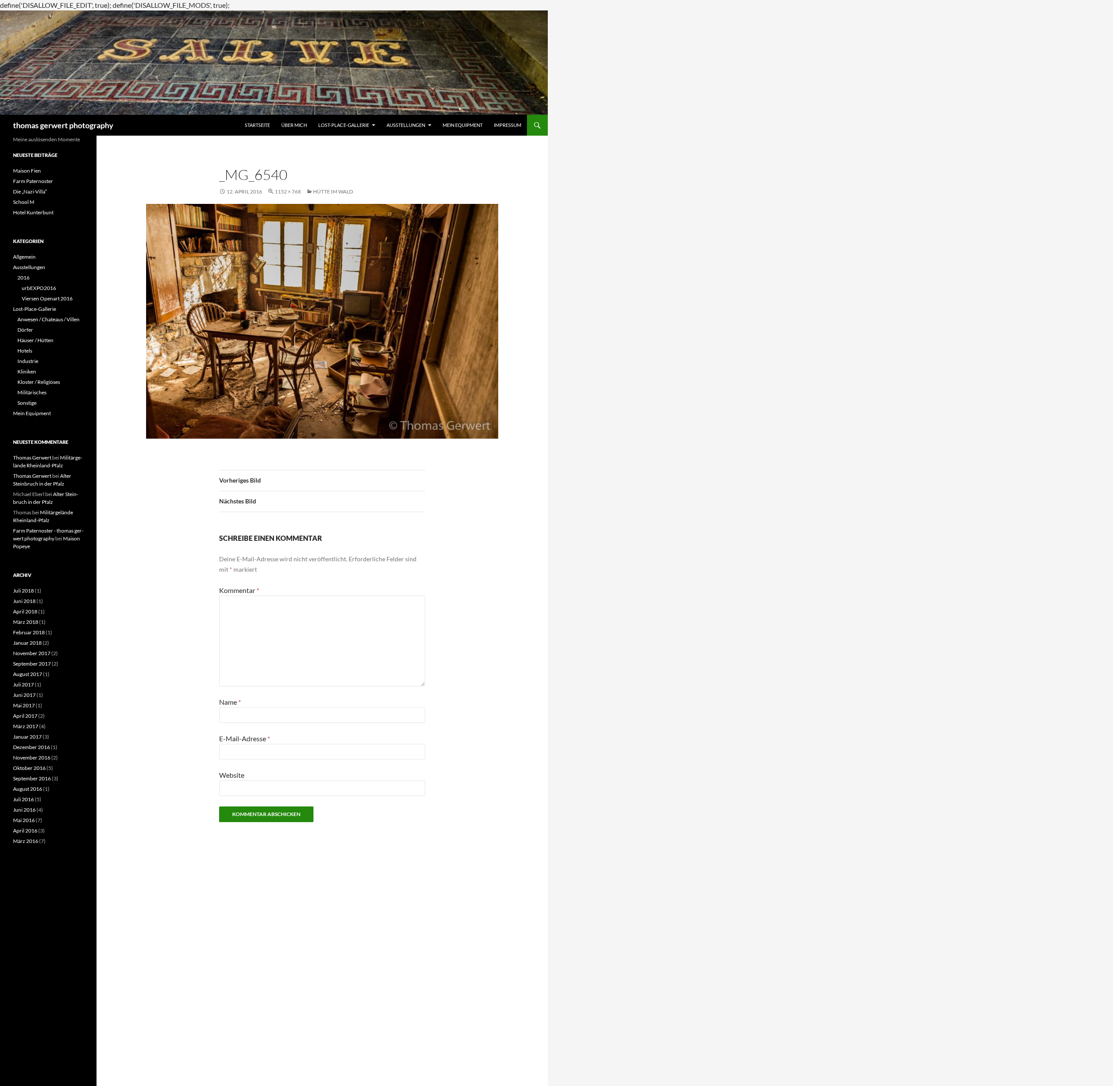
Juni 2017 (24, 695)
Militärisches (32, 392)
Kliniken (26, 371)
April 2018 (25, 611)
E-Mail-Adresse (244, 738)
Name (230, 702)
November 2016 (31, 757)
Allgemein (24, 256)
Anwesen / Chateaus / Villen (48, 319)
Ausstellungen (406, 125)
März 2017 (25, 726)
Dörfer (25, 329)
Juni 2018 (24, 601)
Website (231, 775)
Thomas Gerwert (32, 457)
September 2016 (32, 778)
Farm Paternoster (33, 181)
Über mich (294, 125)
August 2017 (27, 674)
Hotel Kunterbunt (33, 212)
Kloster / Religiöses (38, 382)
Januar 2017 (27, 736)
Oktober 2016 (29, 768)
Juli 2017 (23, 684)
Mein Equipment (463, 125)
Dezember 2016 (31, 747)
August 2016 (27, 789)
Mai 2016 (24, 820)
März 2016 (25, 841)
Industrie (27, 361)
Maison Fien (27, 170)
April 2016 (25, 830)
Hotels (24, 350)
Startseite (257, 125)
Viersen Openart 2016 (47, 298)
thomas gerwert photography (63, 125)
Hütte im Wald (333, 191)
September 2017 (32, 663)
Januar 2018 (27, 643)
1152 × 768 (288, 191)
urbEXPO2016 (39, 288)
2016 (23, 277)
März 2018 (25, 622)
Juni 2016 (24, 809)
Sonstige (27, 403)
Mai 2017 (24, 705)
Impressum (507, 125)
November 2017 (31, 653)
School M (23, 202)
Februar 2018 (29, 632)
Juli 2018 (23, 590)
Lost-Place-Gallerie (343, 125)
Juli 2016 (23, 799)
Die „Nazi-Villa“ (30, 191)
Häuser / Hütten (35, 340)
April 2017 (25, 716)
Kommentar (239, 590)
